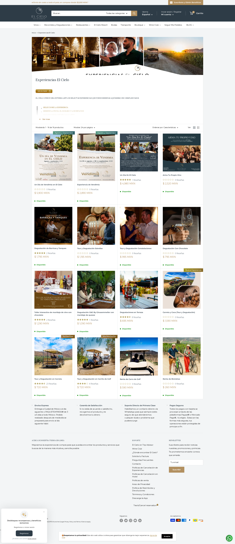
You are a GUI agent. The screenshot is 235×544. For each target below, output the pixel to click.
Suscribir (177, 469)
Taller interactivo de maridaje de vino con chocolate (53, 313)
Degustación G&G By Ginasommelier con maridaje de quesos (95, 313)
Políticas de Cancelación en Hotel (145, 475)
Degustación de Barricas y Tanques (50, 248)
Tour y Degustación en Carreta (48, 379)
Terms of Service (81, 522)
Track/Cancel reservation (145, 505)
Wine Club (137, 449)
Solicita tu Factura (140, 456)
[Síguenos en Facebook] (121, 520)
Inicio (34, 33)
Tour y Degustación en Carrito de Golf (94, 379)
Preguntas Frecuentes (142, 460)
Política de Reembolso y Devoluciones (143, 489)
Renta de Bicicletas (171, 379)
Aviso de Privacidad (141, 484)
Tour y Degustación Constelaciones (135, 248)
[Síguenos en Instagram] (130, 520)
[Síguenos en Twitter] (126, 520)
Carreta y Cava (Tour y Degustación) (179, 312)
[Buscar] (134, 13)
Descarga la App (140, 498)
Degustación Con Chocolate (175, 248)
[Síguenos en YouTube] (135, 520)
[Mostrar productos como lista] (198, 127)
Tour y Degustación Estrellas (90, 248)
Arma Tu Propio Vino (172, 175)
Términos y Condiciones (143, 494)
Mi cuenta (166, 14)
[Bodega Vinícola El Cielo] (117, 91)
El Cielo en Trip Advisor (142, 445)
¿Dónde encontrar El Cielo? (145, 452)
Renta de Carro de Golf (130, 379)
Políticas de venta (140, 480)
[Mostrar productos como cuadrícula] (194, 127)
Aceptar (167, 536)
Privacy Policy (69, 522)
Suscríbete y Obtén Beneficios (187, 2)
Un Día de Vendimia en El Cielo (48, 185)
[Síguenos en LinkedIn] (140, 520)
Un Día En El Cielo (128, 175)
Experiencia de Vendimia (88, 185)
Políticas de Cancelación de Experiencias (145, 468)
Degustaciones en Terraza (131, 312)
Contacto (136, 464)
